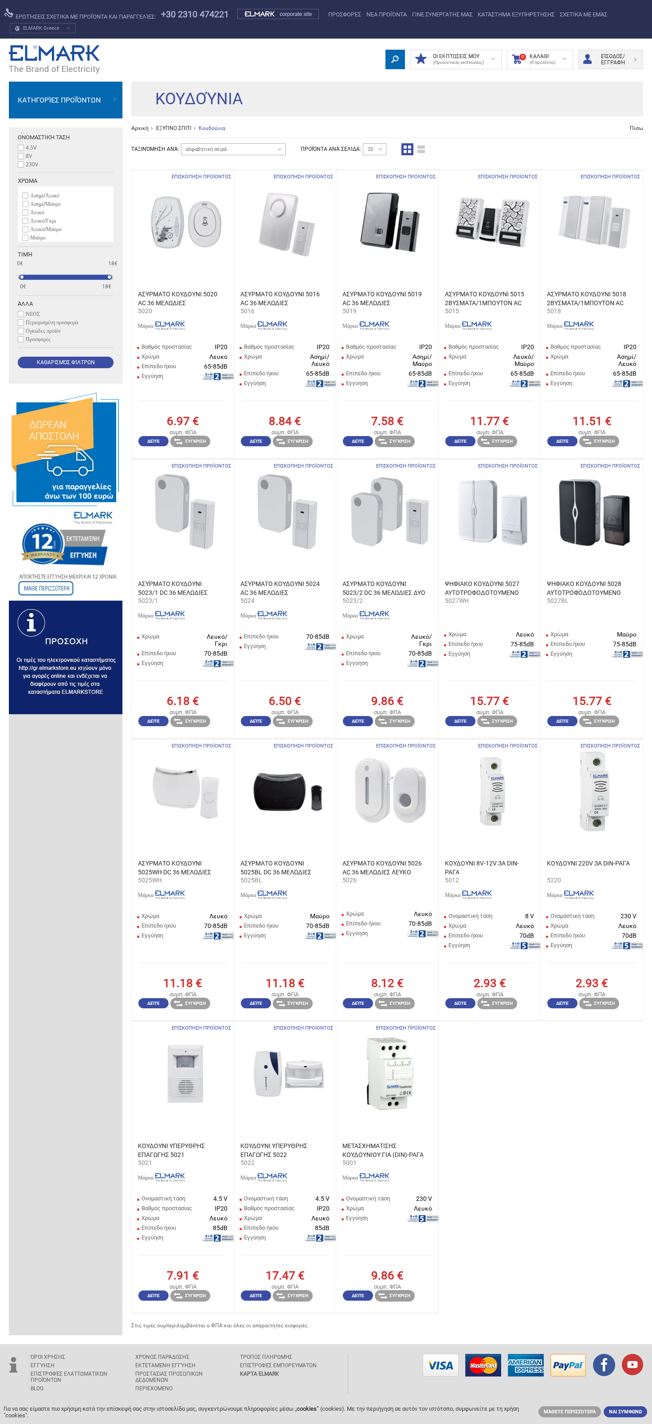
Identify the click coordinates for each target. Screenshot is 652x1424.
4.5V (31, 147)
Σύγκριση (195, 441)
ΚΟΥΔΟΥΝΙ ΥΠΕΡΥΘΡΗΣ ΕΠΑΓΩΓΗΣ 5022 (273, 1150)
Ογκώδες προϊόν (43, 330)
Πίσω (636, 128)
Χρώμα (27, 180)
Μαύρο (38, 237)
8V (29, 155)
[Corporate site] (278, 14)
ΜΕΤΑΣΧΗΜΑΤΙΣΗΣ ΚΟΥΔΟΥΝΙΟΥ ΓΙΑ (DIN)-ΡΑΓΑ (383, 1150)
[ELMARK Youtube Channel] (632, 1365)
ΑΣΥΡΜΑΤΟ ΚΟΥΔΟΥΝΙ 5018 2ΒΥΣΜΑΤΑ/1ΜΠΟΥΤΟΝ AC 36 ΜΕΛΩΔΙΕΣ (586, 299)
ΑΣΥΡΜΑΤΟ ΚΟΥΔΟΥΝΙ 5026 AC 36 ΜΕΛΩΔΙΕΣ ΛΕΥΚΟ (382, 868)
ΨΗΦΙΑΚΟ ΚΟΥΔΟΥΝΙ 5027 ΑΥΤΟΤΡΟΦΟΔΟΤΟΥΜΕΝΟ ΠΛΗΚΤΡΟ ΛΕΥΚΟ (482, 588)
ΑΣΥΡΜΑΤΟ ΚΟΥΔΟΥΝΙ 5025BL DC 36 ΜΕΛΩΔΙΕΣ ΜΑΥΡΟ (275, 868)
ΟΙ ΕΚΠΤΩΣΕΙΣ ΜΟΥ (458, 59)
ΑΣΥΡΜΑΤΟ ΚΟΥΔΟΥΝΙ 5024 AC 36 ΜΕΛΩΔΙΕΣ (280, 588)
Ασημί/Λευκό (44, 195)
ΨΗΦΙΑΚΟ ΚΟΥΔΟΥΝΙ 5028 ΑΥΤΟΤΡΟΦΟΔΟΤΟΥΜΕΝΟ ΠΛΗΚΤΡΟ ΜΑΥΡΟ (584, 588)
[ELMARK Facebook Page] (604, 1366)
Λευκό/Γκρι (43, 220)
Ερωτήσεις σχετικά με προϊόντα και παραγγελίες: (85, 16)
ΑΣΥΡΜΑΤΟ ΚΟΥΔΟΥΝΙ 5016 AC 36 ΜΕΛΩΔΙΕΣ (280, 299)
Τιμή (25, 254)
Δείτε (153, 441)
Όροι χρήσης (48, 1357)
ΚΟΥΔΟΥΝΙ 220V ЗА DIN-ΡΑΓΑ (588, 863)
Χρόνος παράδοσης (162, 1357)
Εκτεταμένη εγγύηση (165, 1365)
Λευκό (37, 212)
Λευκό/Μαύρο (46, 228)
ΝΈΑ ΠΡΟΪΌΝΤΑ (386, 14)
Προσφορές (344, 14)
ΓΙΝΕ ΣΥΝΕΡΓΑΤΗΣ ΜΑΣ (442, 14)
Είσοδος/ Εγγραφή (613, 59)
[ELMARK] (54, 59)
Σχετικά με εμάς (583, 14)
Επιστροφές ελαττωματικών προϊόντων (69, 1377)
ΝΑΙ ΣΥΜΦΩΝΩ (625, 1412)
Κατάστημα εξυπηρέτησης (516, 14)
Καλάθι (538, 59)
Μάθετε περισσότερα (570, 1412)
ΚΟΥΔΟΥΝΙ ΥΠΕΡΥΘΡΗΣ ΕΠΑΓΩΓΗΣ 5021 (171, 1150)
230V (32, 164)
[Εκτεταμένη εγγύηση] (65, 553)
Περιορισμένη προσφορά (52, 322)
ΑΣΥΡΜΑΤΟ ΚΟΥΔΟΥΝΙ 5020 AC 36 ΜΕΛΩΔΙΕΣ (177, 299)
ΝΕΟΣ (33, 313)
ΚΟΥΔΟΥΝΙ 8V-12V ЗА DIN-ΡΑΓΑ (482, 868)
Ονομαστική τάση (44, 137)
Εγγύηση (43, 1365)
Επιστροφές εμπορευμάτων (278, 1365)
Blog (37, 1388)
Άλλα (25, 303)
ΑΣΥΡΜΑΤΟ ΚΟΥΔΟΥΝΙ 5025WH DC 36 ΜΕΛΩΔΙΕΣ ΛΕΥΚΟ (174, 868)
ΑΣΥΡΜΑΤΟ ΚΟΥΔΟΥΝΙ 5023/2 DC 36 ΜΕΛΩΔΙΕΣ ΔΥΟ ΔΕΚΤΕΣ (383, 588)
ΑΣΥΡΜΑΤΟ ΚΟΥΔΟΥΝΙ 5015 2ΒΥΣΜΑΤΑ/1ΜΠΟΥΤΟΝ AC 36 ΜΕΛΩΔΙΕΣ (484, 299)
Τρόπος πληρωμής (266, 1357)
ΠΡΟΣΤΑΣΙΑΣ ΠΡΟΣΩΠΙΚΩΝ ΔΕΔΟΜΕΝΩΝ (169, 1377)
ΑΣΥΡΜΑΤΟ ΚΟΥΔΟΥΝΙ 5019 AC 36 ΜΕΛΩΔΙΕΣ (382, 299)
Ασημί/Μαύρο (45, 203)
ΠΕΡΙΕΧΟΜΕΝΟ (154, 1388)
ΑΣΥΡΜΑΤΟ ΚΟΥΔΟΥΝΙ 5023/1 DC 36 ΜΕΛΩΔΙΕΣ (173, 588)
